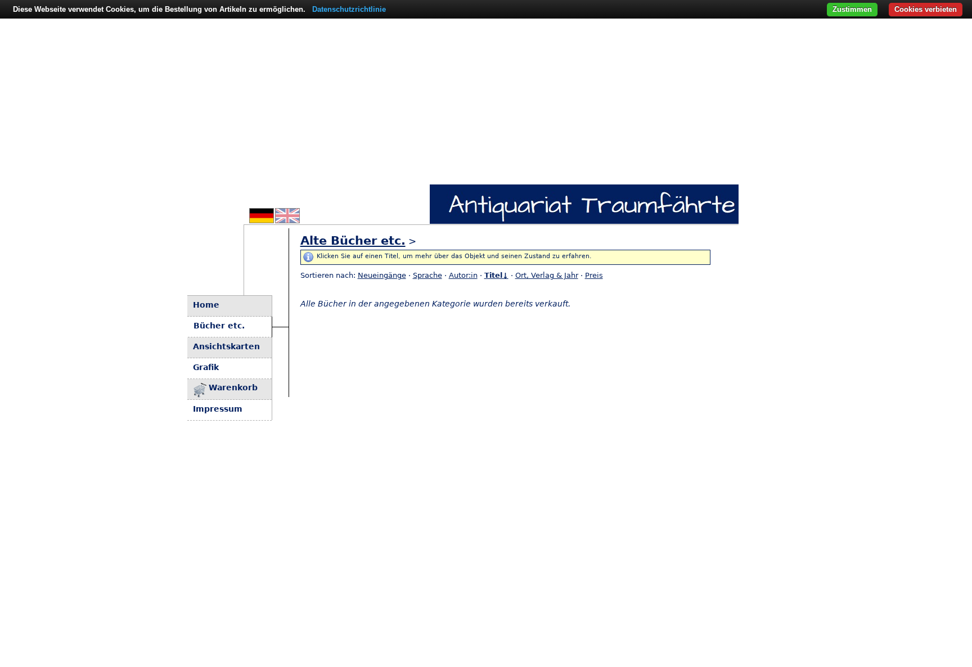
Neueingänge (382, 275)
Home (206, 304)
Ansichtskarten (226, 346)
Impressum (217, 408)
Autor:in (463, 275)
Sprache (427, 275)
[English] (287, 219)
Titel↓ (496, 275)
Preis (594, 275)
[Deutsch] (261, 219)
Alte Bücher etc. (353, 240)
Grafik (206, 367)
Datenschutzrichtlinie (349, 9)
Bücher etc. (219, 325)
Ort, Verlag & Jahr (546, 275)
